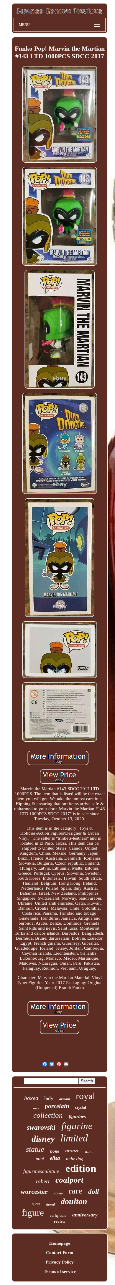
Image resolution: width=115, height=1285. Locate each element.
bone (54, 1151)
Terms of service (60, 1271)
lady (48, 1098)
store (36, 1108)
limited (74, 1138)
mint (40, 1158)
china (58, 1193)
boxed (31, 1098)
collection (48, 1115)
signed (50, 1204)
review (59, 1221)
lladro (89, 1152)
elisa (55, 1158)
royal (85, 1096)
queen (36, 1204)
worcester (34, 1191)
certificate (58, 1215)
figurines (77, 1116)
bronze (72, 1150)
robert (43, 1181)
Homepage (59, 1243)
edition (80, 1168)
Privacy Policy (60, 1262)
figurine (77, 1126)
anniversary (85, 1215)
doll (93, 1191)
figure (33, 1212)
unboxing (74, 1158)
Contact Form (59, 1252)
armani (64, 1099)
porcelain (57, 1106)
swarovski (41, 1127)
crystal (80, 1107)
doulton (74, 1201)
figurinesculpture (41, 1171)
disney (43, 1138)
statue (35, 1149)
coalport (69, 1180)
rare (75, 1190)
